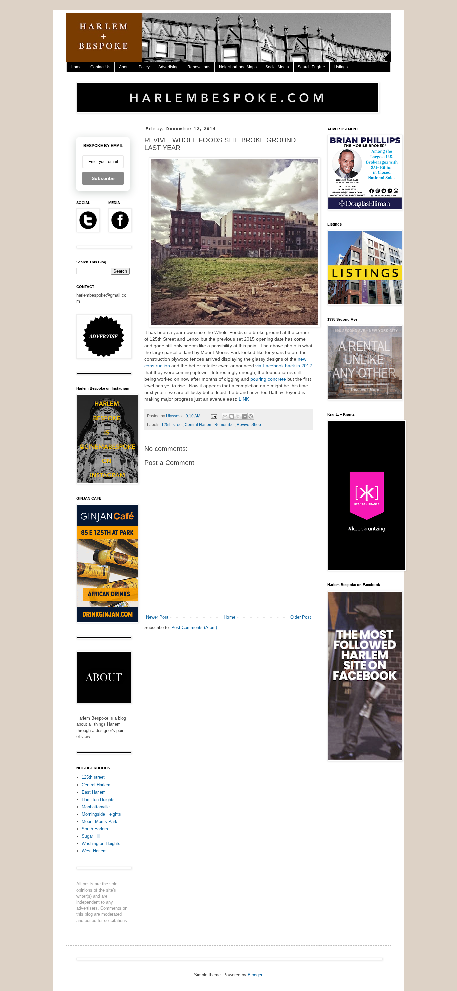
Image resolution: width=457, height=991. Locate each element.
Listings (341, 67)
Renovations (198, 67)
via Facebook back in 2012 (283, 365)
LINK (244, 399)
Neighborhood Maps (238, 67)
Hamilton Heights (98, 799)
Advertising (168, 67)
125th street (172, 424)
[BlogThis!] (231, 416)
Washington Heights (101, 843)
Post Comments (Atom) (194, 627)
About (124, 67)
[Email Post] (213, 416)
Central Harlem (198, 424)
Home (76, 67)
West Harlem (94, 850)
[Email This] (225, 416)
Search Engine (311, 67)
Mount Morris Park (99, 821)
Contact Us (100, 67)
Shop (256, 424)
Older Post (300, 617)
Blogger (255, 974)
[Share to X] (238, 416)
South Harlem (95, 828)
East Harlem (94, 792)
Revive (243, 424)
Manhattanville (96, 806)
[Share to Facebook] (244, 416)
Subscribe (103, 178)
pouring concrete (268, 379)
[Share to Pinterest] (250, 416)
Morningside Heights (101, 814)
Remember (224, 424)
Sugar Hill (91, 836)
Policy (144, 67)
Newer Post (157, 617)
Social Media (277, 67)
